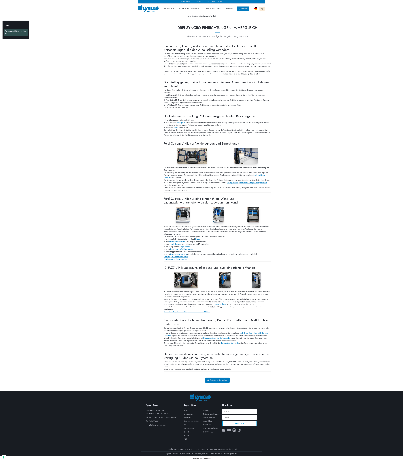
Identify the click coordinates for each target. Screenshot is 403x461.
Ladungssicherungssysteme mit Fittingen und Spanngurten (247, 182)
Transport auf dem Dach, (230, 343)
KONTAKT (229, 8)
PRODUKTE (168, 8)
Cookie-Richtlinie (209, 417)
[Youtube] (229, 430)
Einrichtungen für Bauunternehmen (176, 259)
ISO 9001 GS (208, 432)
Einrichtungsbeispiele (191, 421)
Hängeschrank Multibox (178, 254)
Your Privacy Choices (210, 428)
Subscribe (239, 423)
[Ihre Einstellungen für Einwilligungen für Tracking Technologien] (4, 457)
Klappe (197, 239)
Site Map (206, 410)
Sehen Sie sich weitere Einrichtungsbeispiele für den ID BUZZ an (187, 312)
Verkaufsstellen (189, 428)
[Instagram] (239, 430)
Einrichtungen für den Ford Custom (176, 257)
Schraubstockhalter (219, 304)
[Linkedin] (234, 430)
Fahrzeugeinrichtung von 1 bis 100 (15, 32)
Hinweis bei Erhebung (201, 458)
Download (199, 2)
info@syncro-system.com (157, 425)
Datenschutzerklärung (211, 414)
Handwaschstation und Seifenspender (216, 338)
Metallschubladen (176, 244)
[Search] (262, 8)
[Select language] (256, 8)
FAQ (185, 425)
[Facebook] (224, 430)
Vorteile (213, 2)
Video (207, 2)
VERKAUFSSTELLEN (213, 8)
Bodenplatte (181, 122)
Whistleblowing (208, 421)
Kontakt (186, 435)
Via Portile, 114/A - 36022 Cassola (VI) (163, 417)
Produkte (187, 417)
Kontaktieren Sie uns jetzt (218, 380)
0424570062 (154, 421)
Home (189, 16)
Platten (176, 127)
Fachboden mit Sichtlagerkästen (181, 249)
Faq (193, 2)
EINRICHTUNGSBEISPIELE (189, 8)
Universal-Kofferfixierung (177, 241)
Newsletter (244, 8)
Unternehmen (185, 2)
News (220, 2)
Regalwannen (185, 246)
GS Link (234, 449)
